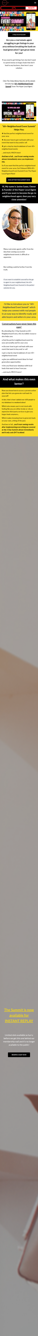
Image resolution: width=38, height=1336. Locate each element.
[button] (35, 2)
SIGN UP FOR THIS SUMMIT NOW (19, 180)
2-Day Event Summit (19, 34)
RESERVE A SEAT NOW (19, 1055)
